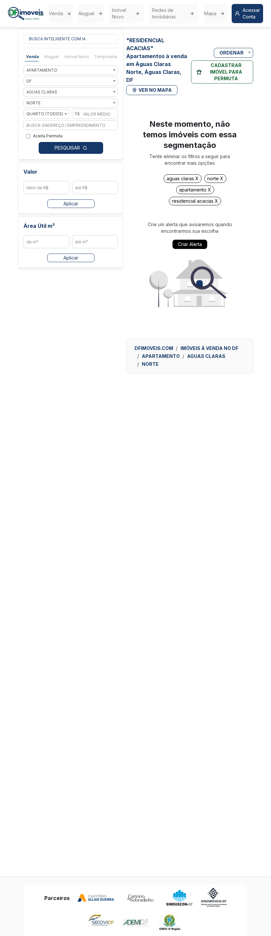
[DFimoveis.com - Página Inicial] (25, 13)
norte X (215, 178)
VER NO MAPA (155, 90)
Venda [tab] (32, 56)
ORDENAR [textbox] (231, 52)
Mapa (210, 13)
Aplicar (70, 203)
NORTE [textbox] (33, 102)
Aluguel (86, 13)
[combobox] (70, 70)
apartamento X (195, 189)
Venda (56, 13)
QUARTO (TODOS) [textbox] (44, 113)
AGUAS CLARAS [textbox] (41, 91)
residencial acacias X (195, 201)
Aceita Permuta (47, 135)
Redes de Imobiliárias (164, 13)
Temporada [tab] (105, 56)
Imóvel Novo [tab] (76, 56)
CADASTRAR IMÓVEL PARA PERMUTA (226, 71)
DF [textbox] (29, 81)
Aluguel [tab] (51, 56)
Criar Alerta (190, 244)
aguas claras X (183, 178)
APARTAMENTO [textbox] (41, 70)
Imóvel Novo (119, 13)
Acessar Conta (251, 13)
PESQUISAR (67, 148)
